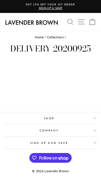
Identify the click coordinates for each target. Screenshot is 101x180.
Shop (49, 118)
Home (39, 37)
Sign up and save (49, 142)
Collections (55, 37)
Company (49, 130)
